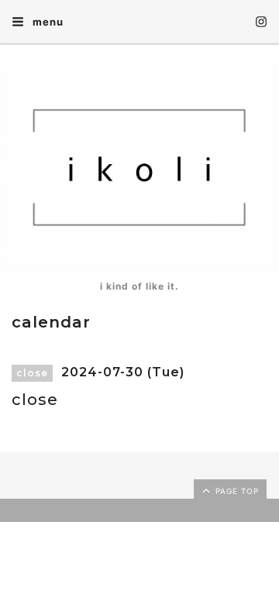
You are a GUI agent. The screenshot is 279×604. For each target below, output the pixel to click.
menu (46, 21)
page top (235, 491)
